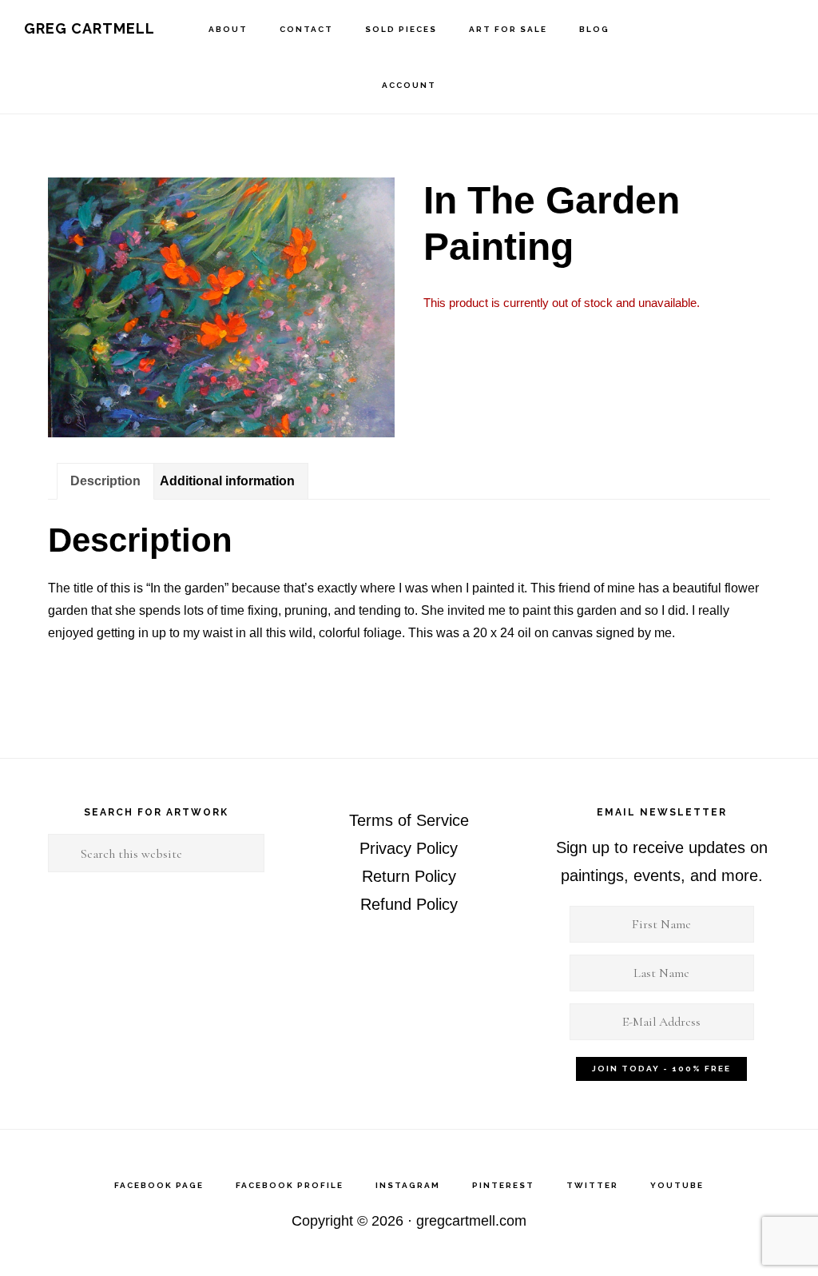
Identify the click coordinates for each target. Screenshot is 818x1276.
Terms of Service (409, 820)
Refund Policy (409, 904)
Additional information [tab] (227, 481)
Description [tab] (105, 481)
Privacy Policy (408, 848)
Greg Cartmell (89, 28)
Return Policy (409, 876)
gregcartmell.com (471, 1221)
